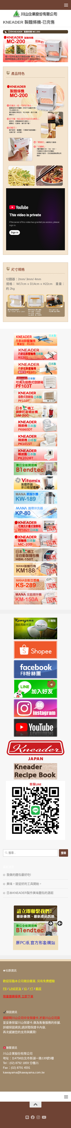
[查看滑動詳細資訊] (35, 929)
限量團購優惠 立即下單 (18, 996)
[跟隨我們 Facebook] (33, 1117)
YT (31, 988)
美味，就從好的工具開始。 (24, 883)
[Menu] (66, 5)
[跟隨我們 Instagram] (38, 1117)
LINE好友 (15, 988)
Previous (60, 924)
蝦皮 (38, 988)
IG (25, 988)
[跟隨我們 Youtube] (44, 1117)
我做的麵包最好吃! (19, 874)
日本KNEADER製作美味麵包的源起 (30, 892)
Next (50, 924)
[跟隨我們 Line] (27, 1117)
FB (5, 988)
